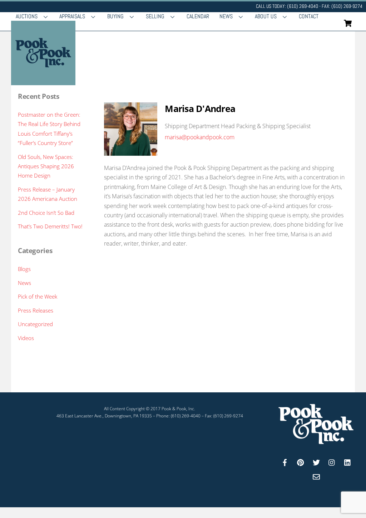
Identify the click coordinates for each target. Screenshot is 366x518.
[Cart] (348, 23)
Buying (115, 16)
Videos (26, 338)
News (226, 16)
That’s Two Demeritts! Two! (50, 226)
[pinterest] (300, 461)
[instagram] (332, 461)
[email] (316, 476)
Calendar (198, 16)
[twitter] (316, 461)
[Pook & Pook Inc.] (43, 81)
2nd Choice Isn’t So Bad (46, 212)
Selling (155, 16)
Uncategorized (35, 324)
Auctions (27, 16)
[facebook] (285, 461)
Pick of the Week (37, 296)
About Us (266, 16)
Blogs (24, 268)
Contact (308, 16)
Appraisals (72, 16)
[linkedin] (348, 461)
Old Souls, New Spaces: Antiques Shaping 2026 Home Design (46, 166)
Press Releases (35, 310)
